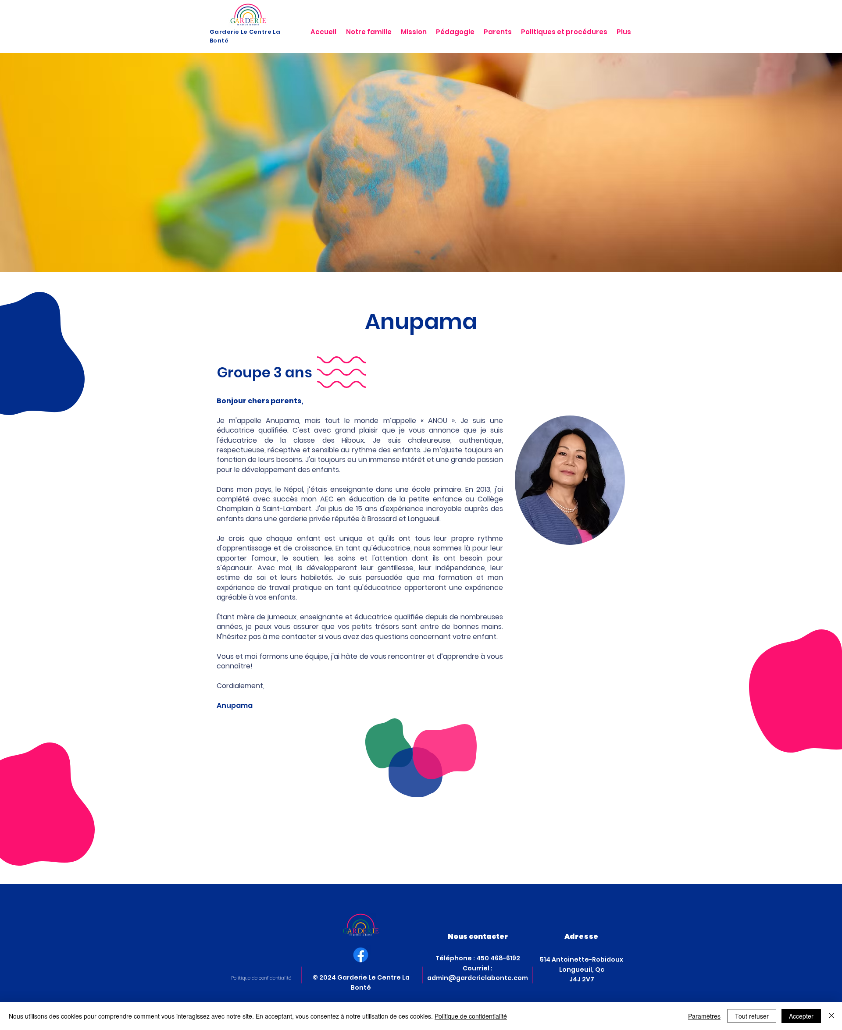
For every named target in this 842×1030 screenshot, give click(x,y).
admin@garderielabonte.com (477, 977)
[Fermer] (831, 1016)
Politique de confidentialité (471, 1016)
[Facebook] (361, 955)
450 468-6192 (498, 958)
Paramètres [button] (704, 1016)
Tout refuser (752, 1016)
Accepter (801, 1016)
